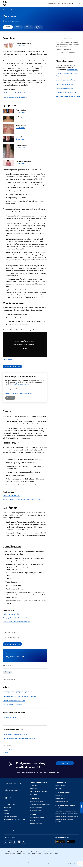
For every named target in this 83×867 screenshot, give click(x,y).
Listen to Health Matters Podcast (66, 80)
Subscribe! (10, 398)
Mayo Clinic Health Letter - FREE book (68, 96)
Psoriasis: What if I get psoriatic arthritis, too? (16, 621)
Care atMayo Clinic (39, 27)
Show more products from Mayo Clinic (15, 97)
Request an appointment (12, 366)
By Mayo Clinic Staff (9, 633)
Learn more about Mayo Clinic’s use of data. (18, 393)
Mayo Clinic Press (72, 70)
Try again (25, 348)
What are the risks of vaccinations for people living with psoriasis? (23, 499)
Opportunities (64, 52)
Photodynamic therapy (10, 717)
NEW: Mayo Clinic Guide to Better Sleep (66, 75)
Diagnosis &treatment (18, 27)
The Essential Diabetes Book (64, 88)
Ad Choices (72, 52)
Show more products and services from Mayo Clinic (19, 738)
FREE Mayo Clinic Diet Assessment (66, 92)
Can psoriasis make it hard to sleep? (14, 700)
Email (7, 392)
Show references (8, 679)
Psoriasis (9, 16)
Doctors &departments (28, 27)
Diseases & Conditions (11, 10)
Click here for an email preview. (19, 384)
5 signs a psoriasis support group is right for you (17, 692)
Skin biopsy (6, 722)
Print (8, 672)
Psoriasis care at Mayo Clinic (11, 496)
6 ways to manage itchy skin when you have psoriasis (19, 696)
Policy (57, 52)
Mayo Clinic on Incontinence (65, 84)
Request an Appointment (12, 21)
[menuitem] (8, 27)
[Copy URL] (35, 344)
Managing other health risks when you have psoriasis (19, 618)
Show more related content (11, 705)
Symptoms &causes (8, 27)
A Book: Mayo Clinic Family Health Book (15, 93)
